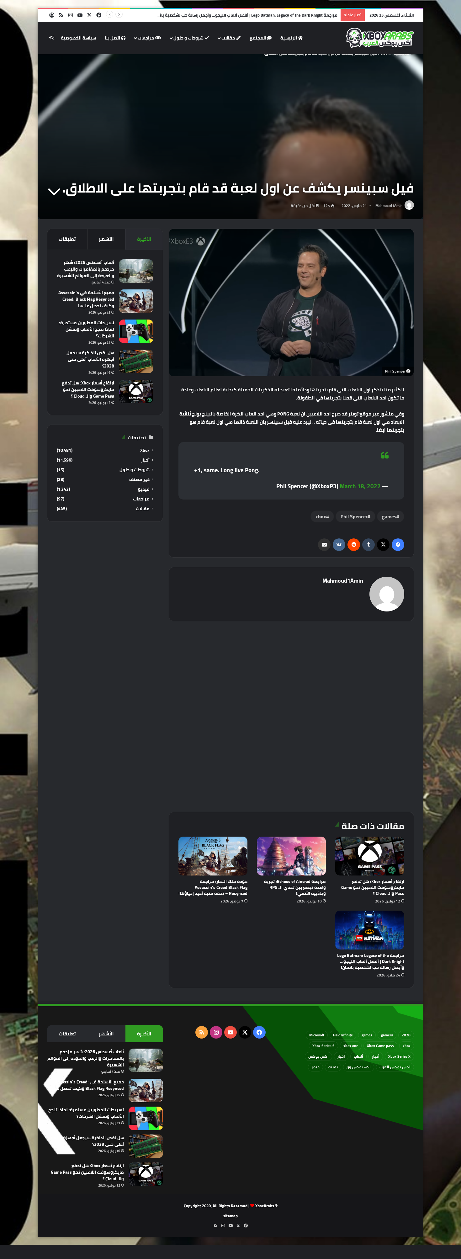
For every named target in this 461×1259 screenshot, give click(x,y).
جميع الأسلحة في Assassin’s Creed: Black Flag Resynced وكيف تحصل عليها (86, 299)
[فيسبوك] (398, 544)
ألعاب (358, 1056)
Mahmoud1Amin (389, 205)
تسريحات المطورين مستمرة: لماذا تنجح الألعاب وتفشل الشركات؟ (86, 329)
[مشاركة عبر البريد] (324, 544)
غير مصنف (139, 479)
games (389, 516)
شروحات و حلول (188, 38)
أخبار (145, 460)
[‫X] (383, 544)
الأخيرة (144, 239)
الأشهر (106, 239)
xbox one (350, 1045)
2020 (406, 1035)
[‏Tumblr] (368, 544)
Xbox (145, 450)
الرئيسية (289, 38)
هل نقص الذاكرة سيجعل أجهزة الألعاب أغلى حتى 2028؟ (90, 359)
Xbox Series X (399, 1056)
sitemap (230, 1215)
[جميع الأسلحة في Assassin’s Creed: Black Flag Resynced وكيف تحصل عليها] (136, 301)
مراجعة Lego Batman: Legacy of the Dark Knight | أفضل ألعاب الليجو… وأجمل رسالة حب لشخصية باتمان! (244, 15)
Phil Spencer (354, 516)
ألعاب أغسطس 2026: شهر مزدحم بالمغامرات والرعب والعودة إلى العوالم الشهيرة (85, 269)
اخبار (341, 1056)
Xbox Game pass (380, 1045)
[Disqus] (291, 715)
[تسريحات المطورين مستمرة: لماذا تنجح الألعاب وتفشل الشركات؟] (136, 331)
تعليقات (67, 239)
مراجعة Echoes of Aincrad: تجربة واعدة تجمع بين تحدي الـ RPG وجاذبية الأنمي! (295, 887)
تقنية (333, 1067)
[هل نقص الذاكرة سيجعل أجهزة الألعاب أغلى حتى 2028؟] (136, 361)
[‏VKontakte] (339, 544)
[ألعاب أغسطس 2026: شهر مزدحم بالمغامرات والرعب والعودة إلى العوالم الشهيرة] (136, 271)
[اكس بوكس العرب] (380, 38)
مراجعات (146, 38)
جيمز (315, 1067)
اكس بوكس (318, 1056)
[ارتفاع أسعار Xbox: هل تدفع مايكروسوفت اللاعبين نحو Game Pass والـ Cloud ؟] (369, 856)
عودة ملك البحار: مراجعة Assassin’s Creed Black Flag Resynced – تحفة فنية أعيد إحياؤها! (212, 887)
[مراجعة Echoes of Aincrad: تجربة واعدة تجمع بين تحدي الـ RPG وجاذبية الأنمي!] (291, 856)
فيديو (144, 489)
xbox (320, 516)
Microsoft (316, 1035)
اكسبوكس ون (359, 1067)
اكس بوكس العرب (395, 1067)
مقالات (228, 38)
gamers (387, 1035)
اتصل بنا (113, 38)
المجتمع (258, 38)
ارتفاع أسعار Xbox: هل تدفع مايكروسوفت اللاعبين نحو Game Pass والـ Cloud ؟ (372, 887)
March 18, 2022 (360, 486)
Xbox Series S (323, 1045)
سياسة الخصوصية (78, 38)
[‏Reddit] (353, 544)
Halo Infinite (343, 1035)
